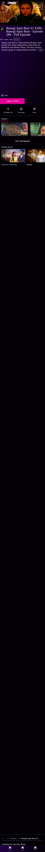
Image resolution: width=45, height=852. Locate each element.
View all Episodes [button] (22, 141)
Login (38, 7)
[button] (15, 129)
